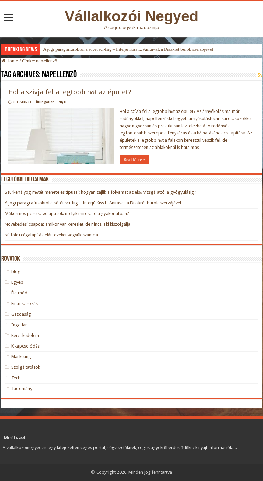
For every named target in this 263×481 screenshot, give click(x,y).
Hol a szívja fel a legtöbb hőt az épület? (70, 92)
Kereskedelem (25, 335)
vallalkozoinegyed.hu (27, 447)
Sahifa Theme (19, 466)
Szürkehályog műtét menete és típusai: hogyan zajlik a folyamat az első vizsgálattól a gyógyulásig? (100, 192)
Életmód (19, 292)
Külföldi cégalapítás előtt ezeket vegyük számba (51, 234)
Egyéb (17, 282)
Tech (16, 377)
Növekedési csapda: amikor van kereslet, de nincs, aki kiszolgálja (67, 224)
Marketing (21, 356)
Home (11, 60)
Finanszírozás (24, 303)
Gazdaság (21, 314)
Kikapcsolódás (25, 346)
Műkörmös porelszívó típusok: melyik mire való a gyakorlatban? (67, 213)
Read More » (134, 159)
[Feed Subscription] (260, 75)
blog (16, 271)
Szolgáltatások (25, 367)
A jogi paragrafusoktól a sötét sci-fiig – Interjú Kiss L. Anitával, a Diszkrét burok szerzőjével (128, 49)
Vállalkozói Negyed (131, 16)
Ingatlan (47, 102)
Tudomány (21, 388)
